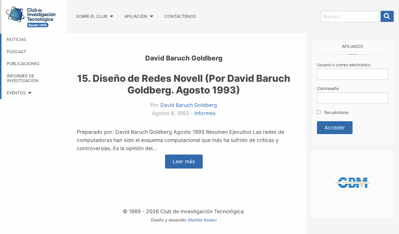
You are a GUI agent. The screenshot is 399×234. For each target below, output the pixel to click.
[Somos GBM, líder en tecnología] (352, 183)
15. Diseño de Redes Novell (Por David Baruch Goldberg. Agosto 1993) (183, 84)
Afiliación (135, 16)
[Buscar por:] (350, 16)
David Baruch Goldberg (188, 105)
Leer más (184, 162)
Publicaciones (23, 63)
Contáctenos (180, 16)
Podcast (16, 51)
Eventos (16, 92)
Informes (205, 113)
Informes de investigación (23, 78)
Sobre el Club (91, 16)
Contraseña (328, 88)
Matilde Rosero (202, 219)
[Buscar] (387, 16)
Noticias (16, 39)
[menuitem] (94, 11)
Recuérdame (335, 112)
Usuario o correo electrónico (343, 64)
